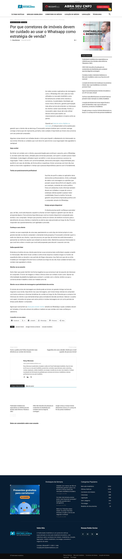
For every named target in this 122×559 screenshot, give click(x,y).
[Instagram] (87, 534)
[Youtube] (97, 534)
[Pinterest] (21, 44)
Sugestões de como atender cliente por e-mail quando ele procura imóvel (61, 351)
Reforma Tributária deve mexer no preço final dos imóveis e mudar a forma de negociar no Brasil (65, 511)
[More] (30, 44)
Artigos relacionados (17, 386)
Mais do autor (30, 386)
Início (11, 19)
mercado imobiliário (47, 326)
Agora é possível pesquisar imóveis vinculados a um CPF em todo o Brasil (96, 92)
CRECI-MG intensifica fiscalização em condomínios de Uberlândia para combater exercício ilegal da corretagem (94, 69)
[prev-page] (11, 415)
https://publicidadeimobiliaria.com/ (32, 363)
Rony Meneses (16, 40)
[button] (109, 14)
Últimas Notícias (17, 14)
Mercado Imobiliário (35, 14)
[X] (16, 44)
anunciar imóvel (20, 326)
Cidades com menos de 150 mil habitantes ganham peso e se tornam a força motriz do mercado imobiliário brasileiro (66, 488)
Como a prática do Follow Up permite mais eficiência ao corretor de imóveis (23, 351)
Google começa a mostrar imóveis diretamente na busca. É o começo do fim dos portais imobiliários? (66, 407)
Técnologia (97, 14)
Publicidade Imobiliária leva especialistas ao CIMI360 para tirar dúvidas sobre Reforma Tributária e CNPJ (95, 61)
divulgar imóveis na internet (33, 326)
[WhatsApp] (25, 44)
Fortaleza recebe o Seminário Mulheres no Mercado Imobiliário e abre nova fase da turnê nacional (95, 77)
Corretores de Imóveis (53, 14)
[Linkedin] (28, 377)
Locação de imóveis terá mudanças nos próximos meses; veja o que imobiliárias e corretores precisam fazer (96, 85)
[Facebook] (12, 44)
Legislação (86, 14)
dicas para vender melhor (36, 307)
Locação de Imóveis (72, 14)
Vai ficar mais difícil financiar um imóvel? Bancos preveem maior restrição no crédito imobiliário (96, 97)
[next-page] (14, 415)
